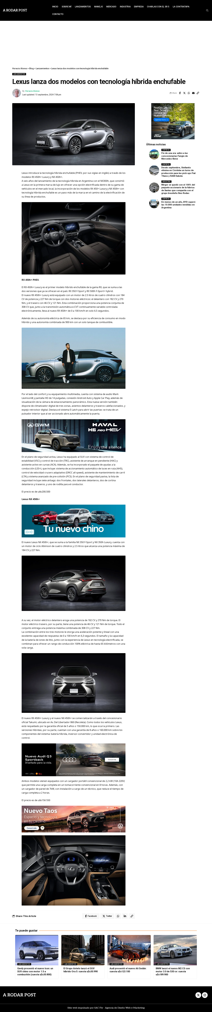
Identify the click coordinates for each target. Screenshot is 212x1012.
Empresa (166, 150)
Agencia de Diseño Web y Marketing (125, 1008)
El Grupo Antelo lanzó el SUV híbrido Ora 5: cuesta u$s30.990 (80, 970)
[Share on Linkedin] (125, 916)
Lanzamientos (19, 74)
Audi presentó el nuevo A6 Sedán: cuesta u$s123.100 (128, 970)
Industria (166, 181)
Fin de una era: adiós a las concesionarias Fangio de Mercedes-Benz (174, 156)
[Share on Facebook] (180, 93)
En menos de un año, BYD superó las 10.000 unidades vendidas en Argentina (178, 205)
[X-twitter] (198, 995)
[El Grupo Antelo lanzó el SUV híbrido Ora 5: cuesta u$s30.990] (83, 950)
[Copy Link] (198, 93)
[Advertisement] (106, 42)
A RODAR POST (19, 995)
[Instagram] (205, 995)
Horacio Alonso (32, 91)
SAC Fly (98, 1008)
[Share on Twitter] (184, 93)
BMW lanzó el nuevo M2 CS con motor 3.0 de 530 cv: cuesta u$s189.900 (173, 971)
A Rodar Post (15, 10)
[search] (207, 10)
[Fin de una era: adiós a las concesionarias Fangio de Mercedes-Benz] (154, 154)
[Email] (193, 93)
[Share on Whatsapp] (189, 93)
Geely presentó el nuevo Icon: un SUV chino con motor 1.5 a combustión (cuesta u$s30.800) (35, 971)
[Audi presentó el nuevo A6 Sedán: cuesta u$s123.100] (129, 950)
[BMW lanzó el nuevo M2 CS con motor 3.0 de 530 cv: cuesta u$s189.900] (175, 950)
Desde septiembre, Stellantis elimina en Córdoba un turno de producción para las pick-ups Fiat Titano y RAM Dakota (178, 171)
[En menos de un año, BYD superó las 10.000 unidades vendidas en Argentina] (154, 203)
